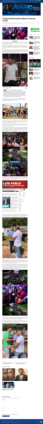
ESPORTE (7, 0)
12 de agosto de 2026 (8, 390)
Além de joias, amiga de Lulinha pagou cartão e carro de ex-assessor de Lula (14, 378)
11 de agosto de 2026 (36, 79)
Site (15, 410)
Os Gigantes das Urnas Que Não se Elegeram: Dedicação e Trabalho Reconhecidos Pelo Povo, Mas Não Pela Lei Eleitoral (37, 38)
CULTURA (11, 0)
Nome (3, 407)
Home (2, 16)
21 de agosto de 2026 (36, 75)
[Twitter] (14, 41)
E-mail (3, 410)
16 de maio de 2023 (10, 25)
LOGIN (13, 0)
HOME (2, 0)
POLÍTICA (9, 0)
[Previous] (14, 392)
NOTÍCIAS (5, 0)
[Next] (15, 392)
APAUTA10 (6, 25)
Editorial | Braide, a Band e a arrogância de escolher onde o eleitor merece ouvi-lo (37, 78)
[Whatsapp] (17, 41)
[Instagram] (15, 41)
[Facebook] (13, 41)
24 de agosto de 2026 (32, 66)
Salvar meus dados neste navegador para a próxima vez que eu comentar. (10, 414)
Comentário (3, 399)
